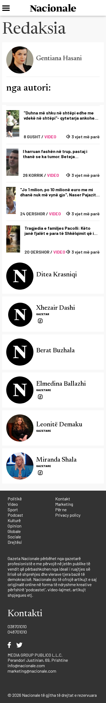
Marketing (64, 504)
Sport (13, 509)
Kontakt (62, 498)
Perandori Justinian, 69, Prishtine (38, 660)
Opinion (14, 525)
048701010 (17, 631)
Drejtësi (15, 542)
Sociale (14, 536)
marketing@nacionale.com (32, 670)
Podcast (15, 514)
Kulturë (14, 520)
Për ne (61, 509)
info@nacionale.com (26, 665)
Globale (14, 531)
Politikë (15, 498)
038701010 (17, 626)
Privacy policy (67, 514)
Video (13, 504)
